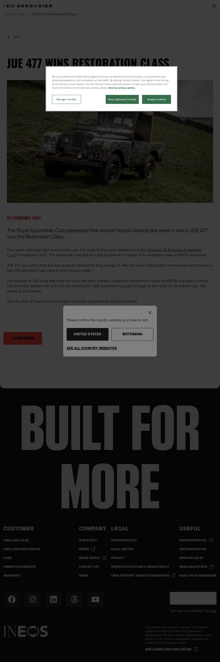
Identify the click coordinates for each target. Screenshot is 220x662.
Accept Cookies (156, 99)
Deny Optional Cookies (122, 99)
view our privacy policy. (121, 87)
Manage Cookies (66, 99)
